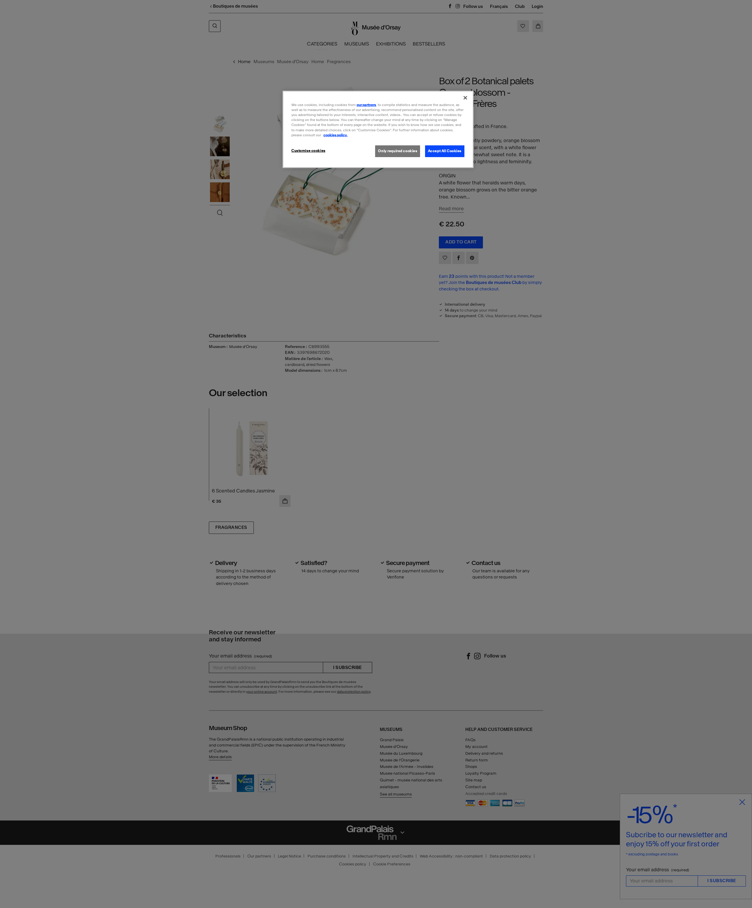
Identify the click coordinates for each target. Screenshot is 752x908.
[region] (378, 129)
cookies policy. (335, 135)
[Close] (465, 97)
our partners (366, 105)
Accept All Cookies (444, 151)
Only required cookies (397, 151)
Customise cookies (308, 150)
